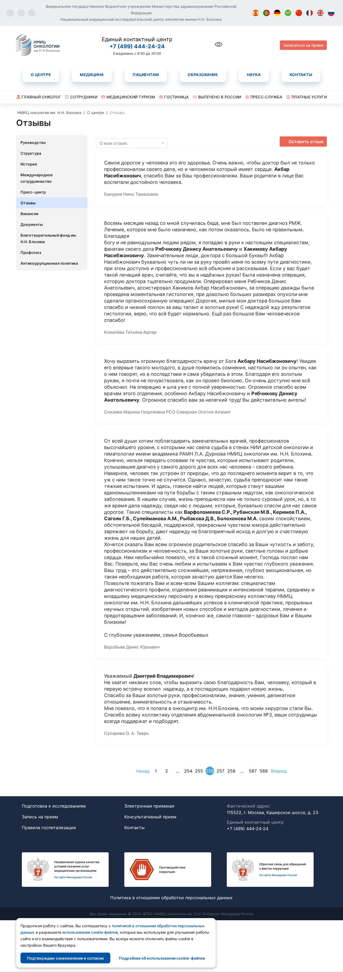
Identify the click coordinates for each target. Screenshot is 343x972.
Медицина (92, 74)
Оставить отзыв (306, 141)
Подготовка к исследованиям (54, 806)
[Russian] (331, 13)
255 (199, 771)
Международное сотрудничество (36, 178)
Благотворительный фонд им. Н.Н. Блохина (48, 238)
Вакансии (29, 213)
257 (220, 771)
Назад (142, 771)
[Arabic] (288, 13)
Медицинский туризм (131, 97)
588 (264, 771)
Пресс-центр (33, 192)
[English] (320, 13)
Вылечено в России (219, 97)
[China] (298, 13)
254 (188, 771)
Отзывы (28, 203)
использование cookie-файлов (90, 932)
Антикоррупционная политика (49, 263)
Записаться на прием (303, 45)
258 (231, 771)
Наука (254, 74)
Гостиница (176, 97)
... (177, 771)
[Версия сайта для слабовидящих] (219, 47)
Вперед (279, 771)
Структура (30, 153)
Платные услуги (309, 97)
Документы (31, 224)
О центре (41, 74)
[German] (277, 13)
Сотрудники (83, 97)
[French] (309, 13)
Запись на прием (40, 816)
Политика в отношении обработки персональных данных (171, 897)
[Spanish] (255, 13)
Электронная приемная (149, 806)
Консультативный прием (150, 816)
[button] (131, 143)
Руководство (33, 142)
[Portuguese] (266, 13)
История (28, 164)
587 (253, 771)
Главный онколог (41, 97)
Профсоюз (30, 252)
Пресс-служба (266, 97)
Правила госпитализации (49, 827)
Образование (203, 74)
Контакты (301, 74)
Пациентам (146, 74)
